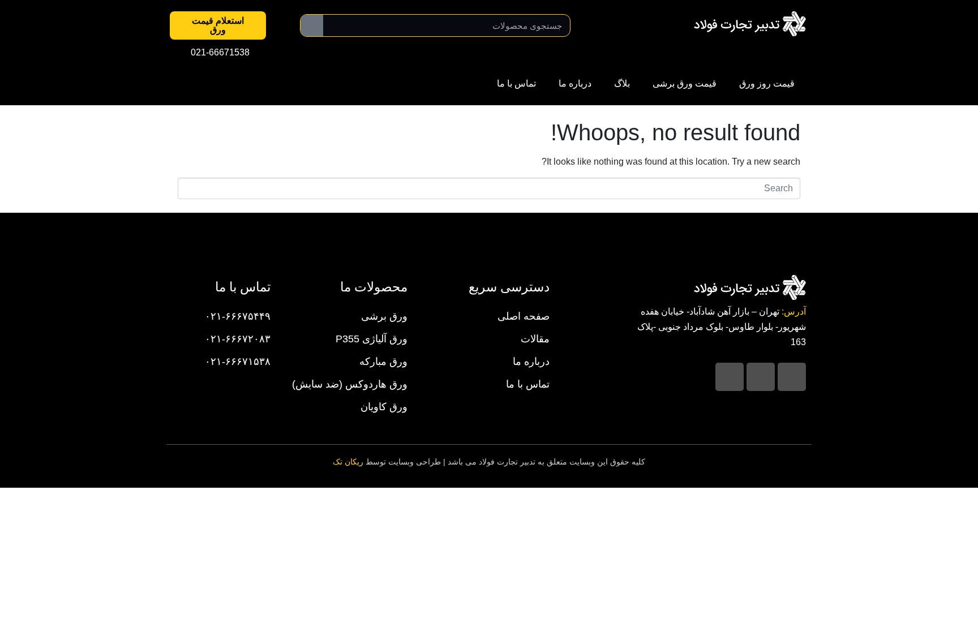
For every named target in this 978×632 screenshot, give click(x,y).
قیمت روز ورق (767, 83)
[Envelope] (729, 377)
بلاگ (622, 83)
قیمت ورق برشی (685, 83)
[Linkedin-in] (761, 377)
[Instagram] (792, 377)
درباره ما (575, 83)
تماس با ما (516, 83)
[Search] (312, 25)
